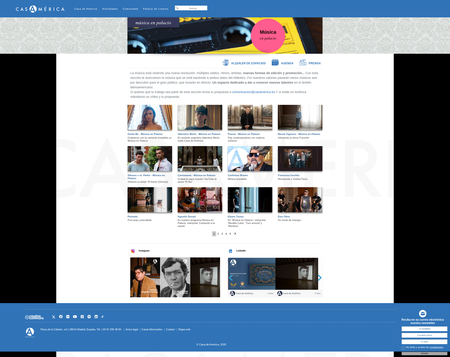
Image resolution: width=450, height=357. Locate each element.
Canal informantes (152, 329)
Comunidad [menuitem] (130, 8)
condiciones (436, 347)
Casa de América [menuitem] (85, 8)
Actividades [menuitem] (110, 8)
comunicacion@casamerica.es (253, 92)
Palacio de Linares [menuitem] (155, 8)
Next (319, 277)
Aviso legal (132, 329)
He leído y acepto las (424, 347)
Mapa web (184, 329)
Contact (170, 329)
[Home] (40, 9)
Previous (232, 277)
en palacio (268, 38)
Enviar (424, 353)
